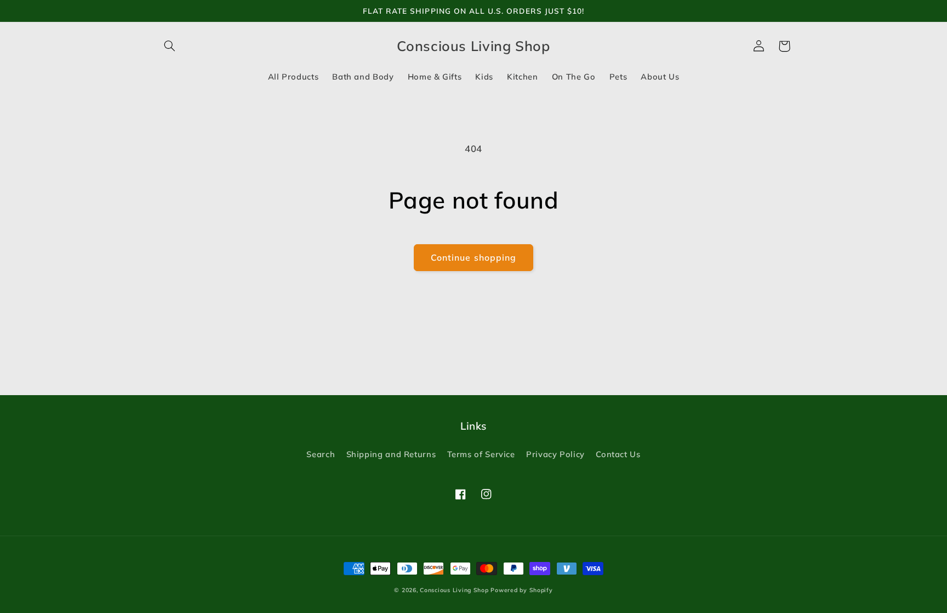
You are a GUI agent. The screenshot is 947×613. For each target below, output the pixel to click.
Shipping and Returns (391, 454)
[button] (169, 46)
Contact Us (618, 454)
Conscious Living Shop (454, 590)
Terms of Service (481, 454)
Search (320, 454)
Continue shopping (473, 257)
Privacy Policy (555, 454)
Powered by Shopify (521, 590)
